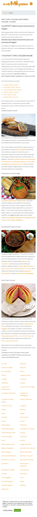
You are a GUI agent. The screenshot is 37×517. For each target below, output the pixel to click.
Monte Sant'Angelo (7, 429)
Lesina (3, 421)
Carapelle (23, 379)
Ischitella (4, 417)
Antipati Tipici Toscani (10, 85)
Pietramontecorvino (8, 444)
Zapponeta (5, 489)
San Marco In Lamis (26, 456)
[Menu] (31, 3)
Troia (21, 477)
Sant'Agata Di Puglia (8, 470)
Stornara (4, 473)
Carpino (22, 383)
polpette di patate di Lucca (13, 164)
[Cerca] (35, 4)
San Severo (4, 463)
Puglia (5, 13)
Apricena (23, 367)
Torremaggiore (6, 477)
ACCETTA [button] (17, 510)
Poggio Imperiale (25, 444)
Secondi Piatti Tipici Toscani (12, 90)
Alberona (23, 364)
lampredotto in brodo (24, 268)
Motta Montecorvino (8, 432)
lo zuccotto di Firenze (24, 336)
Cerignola (23, 406)
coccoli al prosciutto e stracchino (23, 161)
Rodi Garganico (6, 452)
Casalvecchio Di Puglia (27, 387)
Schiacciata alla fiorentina (9, 341)
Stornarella (23, 473)
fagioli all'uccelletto (7, 268)
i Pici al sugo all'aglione (15, 220)
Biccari (22, 371)
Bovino (3, 375)
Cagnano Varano (25, 375)
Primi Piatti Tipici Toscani (11, 87)
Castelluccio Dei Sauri (8, 393)
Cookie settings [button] (8, 510)
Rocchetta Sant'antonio (27, 448)
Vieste (22, 481)
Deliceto (23, 409)
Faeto (3, 413)
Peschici (22, 440)
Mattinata (23, 425)
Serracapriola (24, 470)
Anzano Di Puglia (7, 367)
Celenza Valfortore (26, 399)
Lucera (22, 421)
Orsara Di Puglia (6, 436)
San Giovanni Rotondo (8, 456)
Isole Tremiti (24, 417)
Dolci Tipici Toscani (9, 94)
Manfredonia (5, 425)
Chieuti (3, 409)
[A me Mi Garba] (15, 4)
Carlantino (4, 383)
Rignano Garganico (7, 448)
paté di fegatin (21, 149)
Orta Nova (23, 436)
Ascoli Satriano (6, 371)
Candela (4, 379)
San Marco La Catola (8, 459)
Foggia (12, 22)
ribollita (23, 200)
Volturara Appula (7, 485)
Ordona (22, 432)
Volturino (23, 485)
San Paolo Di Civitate (27, 459)
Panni (3, 440)
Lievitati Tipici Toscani (10, 97)
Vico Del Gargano (7, 481)
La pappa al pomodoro (9, 200)
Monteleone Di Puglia (27, 429)
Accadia (4, 364)
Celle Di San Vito (6, 406)
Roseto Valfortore (26, 452)
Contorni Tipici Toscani (11, 92)
